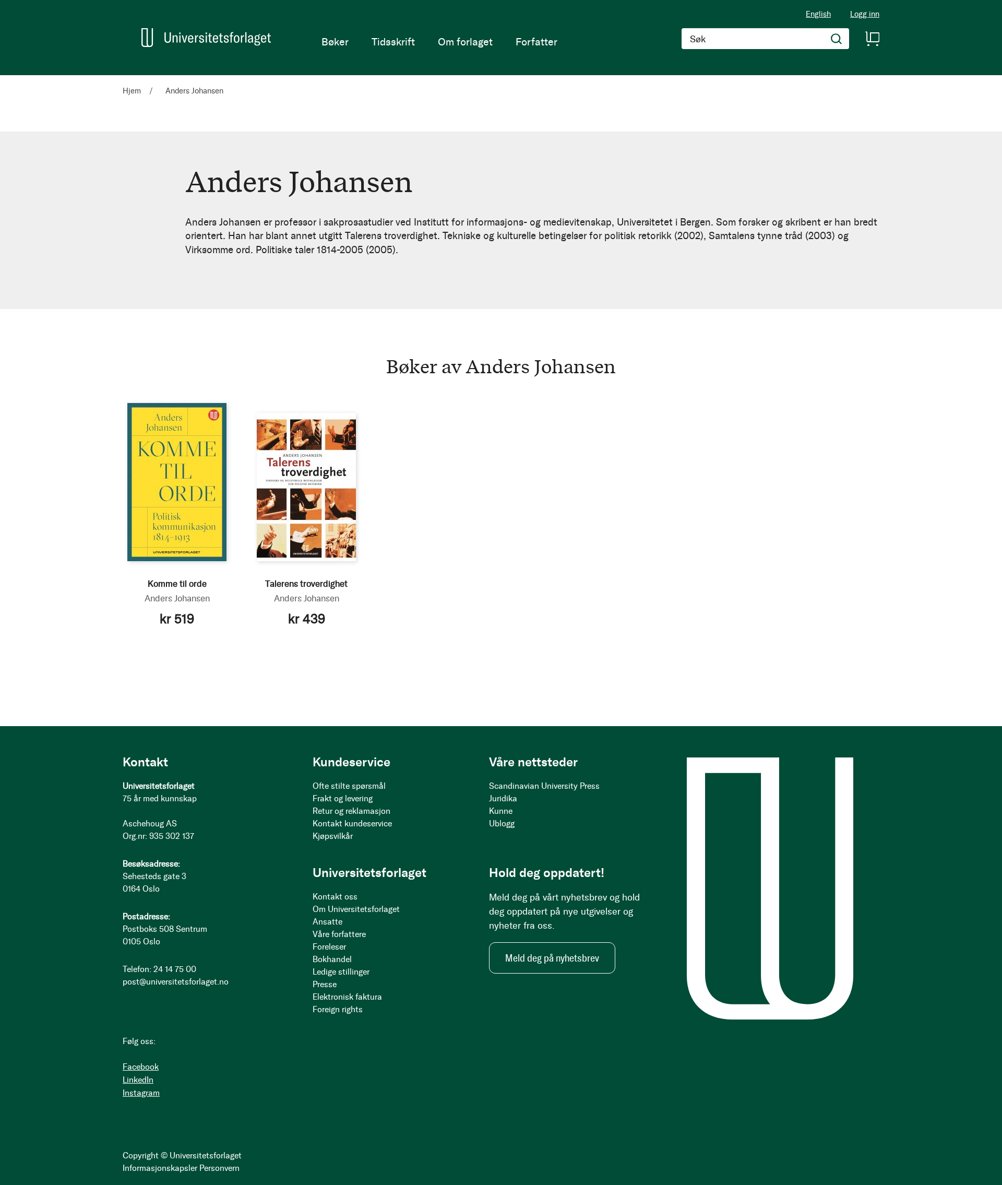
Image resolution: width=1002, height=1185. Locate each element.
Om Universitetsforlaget (356, 909)
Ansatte (327, 922)
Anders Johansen (177, 598)
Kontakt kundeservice (352, 823)
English (818, 14)
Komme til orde (177, 583)
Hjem (133, 91)
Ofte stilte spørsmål (349, 786)
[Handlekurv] (872, 38)
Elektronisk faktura (347, 997)
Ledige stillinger (341, 972)
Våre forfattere (339, 934)
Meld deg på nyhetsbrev (552, 958)
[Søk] (836, 38)
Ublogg (502, 823)
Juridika (503, 798)
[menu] (439, 42)
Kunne (500, 811)
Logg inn (864, 14)
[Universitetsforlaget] (206, 37)
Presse (325, 984)
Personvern (219, 1168)
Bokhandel (332, 959)
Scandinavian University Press (544, 786)
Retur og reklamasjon (351, 811)
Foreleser (329, 947)
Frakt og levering (343, 798)
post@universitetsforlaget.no (176, 982)
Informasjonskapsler (160, 1168)
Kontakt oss (335, 897)
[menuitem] (335, 42)
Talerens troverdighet (306, 583)
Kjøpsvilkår (333, 836)
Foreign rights (338, 1009)
